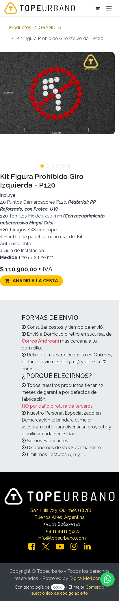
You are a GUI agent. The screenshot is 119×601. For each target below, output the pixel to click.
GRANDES (50, 27)
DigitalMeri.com (86, 578)
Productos (20, 27)
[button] (109, 164)
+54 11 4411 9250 (62, 531)
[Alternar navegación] (109, 8)
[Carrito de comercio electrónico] (97, 8)
